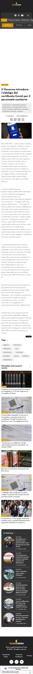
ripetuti (25, 356)
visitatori (19, 352)
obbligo (6, 345)
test (16, 348)
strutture (17, 345)
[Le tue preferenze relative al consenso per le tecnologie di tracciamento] (30, 672)
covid (16, 356)
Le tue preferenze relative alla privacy (18, 668)
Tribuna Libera (14, 20)
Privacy (29, 655)
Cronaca (7, 25)
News (4, 20)
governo (6, 356)
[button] (11, 662)
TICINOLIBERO (10, 116)
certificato (7, 352)
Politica (19, 25)
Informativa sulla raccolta (10, 672)
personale (6, 348)
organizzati (7, 359)
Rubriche (25, 20)
